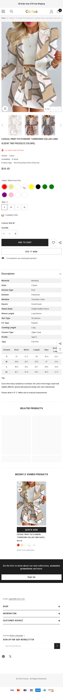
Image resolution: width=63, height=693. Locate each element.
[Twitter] (10, 656)
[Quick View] (20, 489)
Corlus (11, 156)
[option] (31, 67)
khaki (22, 545)
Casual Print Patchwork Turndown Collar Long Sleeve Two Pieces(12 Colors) (31, 536)
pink (29, 545)
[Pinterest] (3, 656)
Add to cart (25, 242)
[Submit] (57, 646)
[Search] (11, 11)
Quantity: (5, 228)
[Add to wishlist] (53, 242)
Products (12, 18)
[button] (53, 109)
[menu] (3, 11)
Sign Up (31, 577)
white (25, 545)
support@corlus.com (16, 599)
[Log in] (51, 11)
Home (3, 18)
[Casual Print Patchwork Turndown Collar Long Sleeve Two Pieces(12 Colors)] (31, 503)
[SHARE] (59, 242)
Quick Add (31, 530)
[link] (16, 457)
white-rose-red (18, 545)
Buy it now (31, 251)
